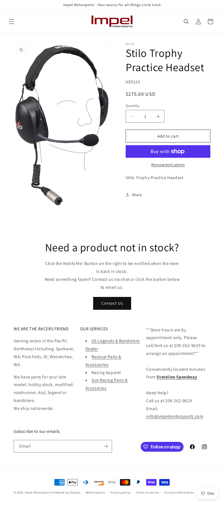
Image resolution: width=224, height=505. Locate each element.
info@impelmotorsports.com (174, 416)
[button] (11, 22)
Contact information (179, 492)
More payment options (168, 164)
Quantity (132, 105)
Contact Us (112, 303)
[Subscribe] (106, 446)
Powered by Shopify (66, 492)
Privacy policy (120, 492)
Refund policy (95, 492)
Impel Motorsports (38, 492)
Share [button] (137, 194)
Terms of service (147, 492)
